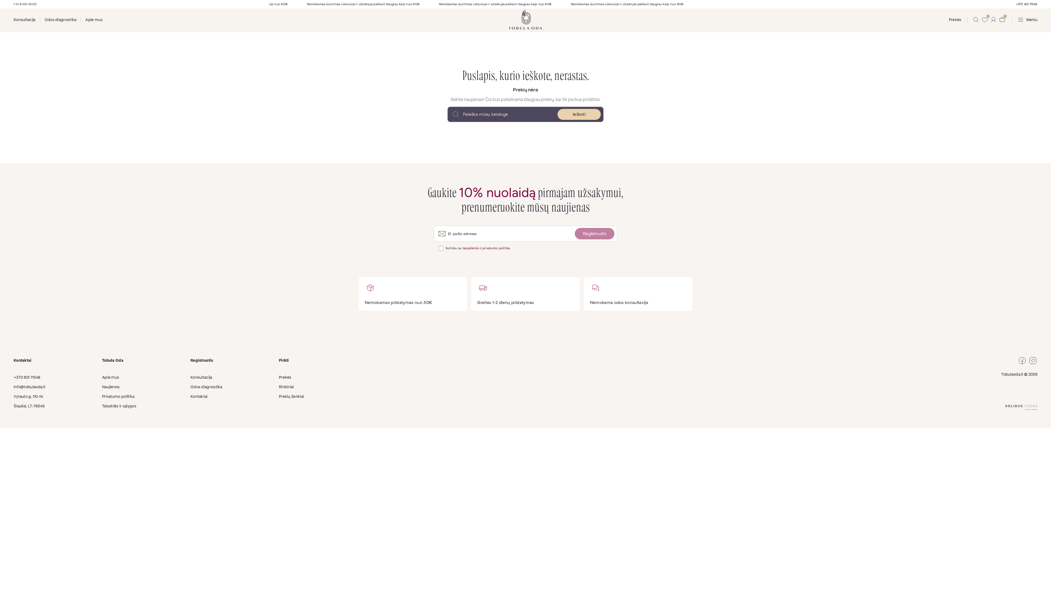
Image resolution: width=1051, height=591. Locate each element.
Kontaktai (199, 396)
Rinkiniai (286, 386)
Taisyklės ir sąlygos (119, 406)
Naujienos (111, 386)
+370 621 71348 (1026, 4)
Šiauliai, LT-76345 (29, 406)
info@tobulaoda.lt (29, 386)
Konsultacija (25, 19)
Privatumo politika (118, 396)
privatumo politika (496, 248)
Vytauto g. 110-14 (28, 396)
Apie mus (93, 19)
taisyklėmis (471, 248)
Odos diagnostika (61, 19)
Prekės (285, 377)
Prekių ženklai (291, 396)
